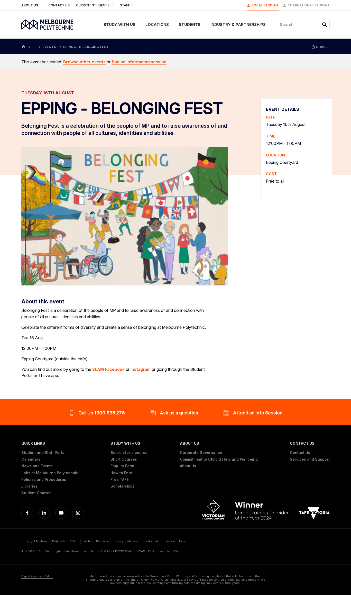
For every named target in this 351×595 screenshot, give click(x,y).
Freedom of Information (158, 541)
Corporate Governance (201, 453)
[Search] (324, 24)
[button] (49, 443)
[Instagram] (78, 513)
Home (182, 541)
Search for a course (128, 453)
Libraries (29, 486)
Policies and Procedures (43, 480)
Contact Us (59, 5)
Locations (157, 24)
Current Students (93, 5)
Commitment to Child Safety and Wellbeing (219, 459)
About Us (30, 5)
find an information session (139, 61)
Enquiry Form (122, 466)
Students (189, 24)
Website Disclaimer (97, 541)
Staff (125, 5)
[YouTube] (61, 513)
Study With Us (119, 24)
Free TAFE (119, 480)
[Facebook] (27, 513)
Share (321, 47)
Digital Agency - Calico (37, 576)
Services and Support (310, 459)
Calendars (30, 459)
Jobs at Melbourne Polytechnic (49, 473)
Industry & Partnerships (238, 24)
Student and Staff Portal (43, 453)
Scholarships (122, 486)
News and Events (37, 466)
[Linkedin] (44, 513)
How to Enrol (121, 473)
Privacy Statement (126, 541)
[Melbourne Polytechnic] (47, 24)
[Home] (23, 46)
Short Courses (123, 459)
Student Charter (36, 493)
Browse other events (84, 61)
